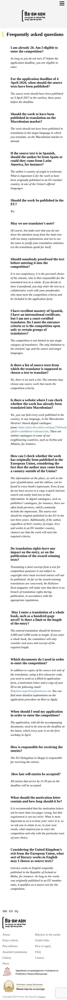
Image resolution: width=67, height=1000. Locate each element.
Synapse (41, 996)
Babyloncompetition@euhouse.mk (31, 691)
